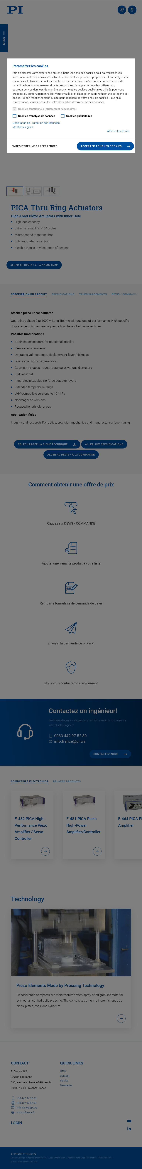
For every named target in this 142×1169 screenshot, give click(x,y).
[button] (105, 146)
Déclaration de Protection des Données (36, 123)
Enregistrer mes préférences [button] (34, 146)
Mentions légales (23, 127)
